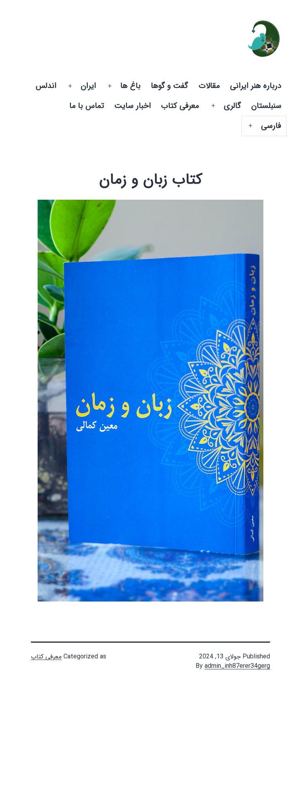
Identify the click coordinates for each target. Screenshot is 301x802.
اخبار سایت (132, 106)
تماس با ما (86, 106)
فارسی (271, 126)
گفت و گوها (169, 86)
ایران (88, 86)
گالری (232, 106)
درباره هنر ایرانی (255, 86)
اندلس (46, 86)
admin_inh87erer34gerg (237, 666)
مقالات (209, 86)
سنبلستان (266, 106)
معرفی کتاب (180, 106)
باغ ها (130, 86)
